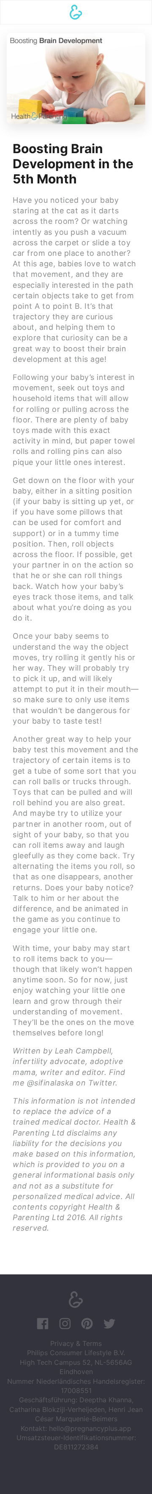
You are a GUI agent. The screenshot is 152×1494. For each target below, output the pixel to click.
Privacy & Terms (76, 1343)
